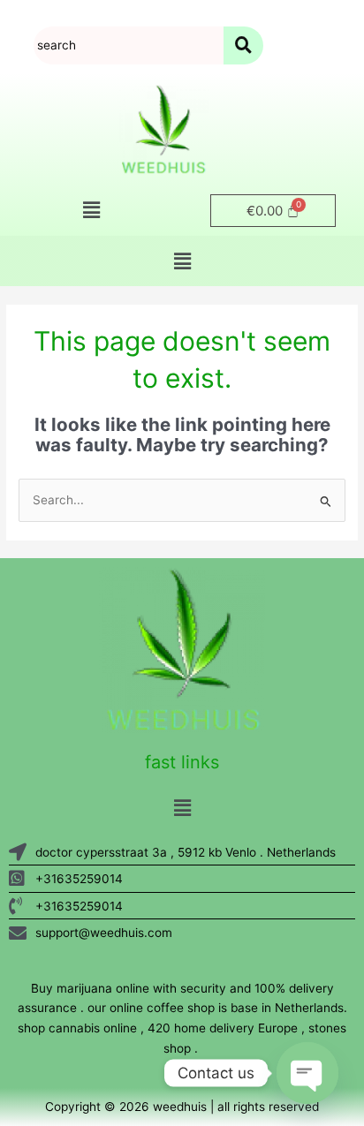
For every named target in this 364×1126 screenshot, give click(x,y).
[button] (91, 210)
